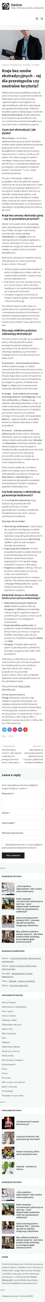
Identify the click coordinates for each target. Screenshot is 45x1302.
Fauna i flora (7, 1029)
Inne (4, 1038)
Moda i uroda (8, 1055)
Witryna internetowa (12, 833)
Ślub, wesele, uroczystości (13, 1082)
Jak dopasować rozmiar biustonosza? (27, 1122)
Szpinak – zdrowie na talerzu (22, 981)
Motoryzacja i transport (12, 1060)
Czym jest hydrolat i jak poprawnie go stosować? (28, 1137)
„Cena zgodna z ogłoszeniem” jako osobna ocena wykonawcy (29, 889)
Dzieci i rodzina (9, 1016)
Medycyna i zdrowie (11, 1051)
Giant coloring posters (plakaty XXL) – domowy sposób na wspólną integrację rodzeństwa (28, 921)
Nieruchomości (8, 1064)
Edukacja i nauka (9, 1020)
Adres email (8, 823)
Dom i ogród (7, 1011)
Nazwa (6, 813)
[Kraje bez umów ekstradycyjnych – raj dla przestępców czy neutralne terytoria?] (4, 53)
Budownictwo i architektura (14, 1007)
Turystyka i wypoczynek (12, 1095)
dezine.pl (7, 1280)
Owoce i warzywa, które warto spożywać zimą (27, 1152)
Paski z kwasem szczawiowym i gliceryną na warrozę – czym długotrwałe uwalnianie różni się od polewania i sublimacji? (29, 905)
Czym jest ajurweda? (19, 985)
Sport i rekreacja (9, 1086)
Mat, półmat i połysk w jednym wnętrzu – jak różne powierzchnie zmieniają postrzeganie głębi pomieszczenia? (29, 936)
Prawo (36, 65)
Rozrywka (6, 1078)
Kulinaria (6, 1042)
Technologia (7, 1091)
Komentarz (8, 793)
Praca (4, 1069)
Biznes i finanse (9, 1002)
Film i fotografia (9, 1033)
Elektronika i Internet (12, 1024)
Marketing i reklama (11, 1047)
